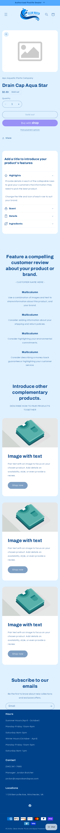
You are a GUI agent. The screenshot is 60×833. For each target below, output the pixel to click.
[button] (6, 14)
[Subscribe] (51, 706)
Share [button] (8, 138)
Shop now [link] (17, 485)
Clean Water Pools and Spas (25, 829)
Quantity (6, 98)
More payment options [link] (30, 130)
